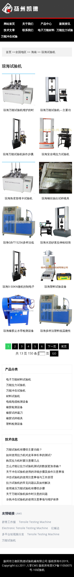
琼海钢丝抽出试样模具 (55, 198)
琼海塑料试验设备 (55, 286)
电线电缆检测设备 (17, 401)
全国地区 (20, 52)
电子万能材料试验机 (18, 379)
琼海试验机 (12, 66)
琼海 (44, 52)
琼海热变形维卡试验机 (18, 198)
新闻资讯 (64, 24)
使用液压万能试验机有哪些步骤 (25, 488)
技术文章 (9, 30)
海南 (34, 52)
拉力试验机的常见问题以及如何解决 (28, 483)
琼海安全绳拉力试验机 (55, 154)
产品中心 (46, 24)
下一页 (52, 346)
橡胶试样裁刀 (14, 412)
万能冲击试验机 (15, 390)
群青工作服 (9, 522)
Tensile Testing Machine (35, 522)
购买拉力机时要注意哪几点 (22, 460)
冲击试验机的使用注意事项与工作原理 (29, 477)
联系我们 (27, 30)
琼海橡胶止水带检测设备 (18, 331)
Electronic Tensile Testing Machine (25, 528)
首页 (8, 52)
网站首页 (9, 24)
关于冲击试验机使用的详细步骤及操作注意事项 (35, 471)
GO (54, 353)
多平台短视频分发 (13, 534)
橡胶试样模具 (14, 418)
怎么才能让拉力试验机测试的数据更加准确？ (33, 466)
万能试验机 (9, 540)
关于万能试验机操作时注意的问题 (27, 494)
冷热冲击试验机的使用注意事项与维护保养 (32, 499)
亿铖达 (55, 528)
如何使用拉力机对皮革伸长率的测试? (29, 455)
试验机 (40, 570)
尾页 (64, 346)
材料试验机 (13, 396)
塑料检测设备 (14, 424)
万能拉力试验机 (15, 385)
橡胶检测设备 (14, 407)
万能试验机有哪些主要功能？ (24, 449)
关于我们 (27, 24)
